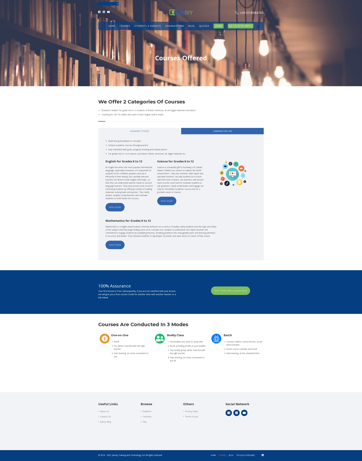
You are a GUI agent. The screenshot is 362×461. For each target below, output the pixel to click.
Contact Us (105, 416)
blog (231, 455)
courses (222, 455)
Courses (124, 26)
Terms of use (191, 416)
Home (112, 26)
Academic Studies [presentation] (139, 131)
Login (218, 26)
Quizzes (204, 26)
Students (147, 411)
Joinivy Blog (105, 421)
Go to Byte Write (240, 26)
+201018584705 (251, 12)
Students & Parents (147, 26)
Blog (191, 26)
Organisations (174, 26)
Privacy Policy (191, 411)
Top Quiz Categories (245, 455)
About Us (104, 411)
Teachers (147, 416)
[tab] (139, 131)
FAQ (145, 421)
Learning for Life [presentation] (222, 131)
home (213, 455)
